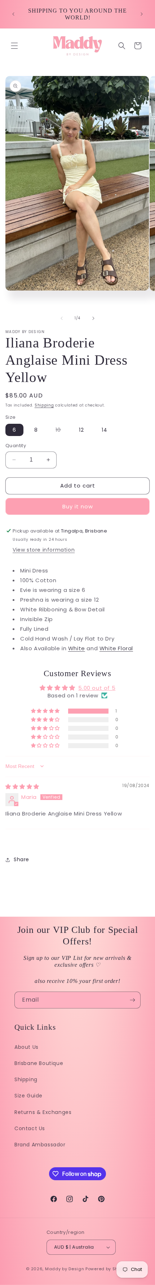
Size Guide (28, 1095)
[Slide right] (93, 318)
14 (104, 429)
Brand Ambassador (40, 1144)
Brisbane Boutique (38, 1063)
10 (62, 431)
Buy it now (77, 506)
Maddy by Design (64, 1269)
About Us (26, 1047)
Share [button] (21, 859)
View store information (44, 549)
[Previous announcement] (13, 14)
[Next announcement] (142, 14)
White (76, 648)
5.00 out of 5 (96, 688)
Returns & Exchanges (42, 1112)
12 (81, 429)
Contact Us (29, 1128)
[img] (22, 786)
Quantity (15, 445)
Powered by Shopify (107, 1269)
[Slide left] (62, 318)
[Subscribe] (132, 1000)
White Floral (116, 648)
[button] (14, 46)
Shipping (44, 405)
